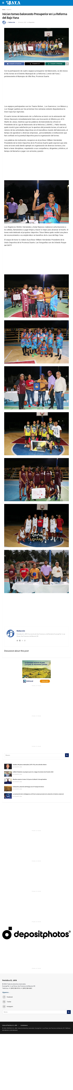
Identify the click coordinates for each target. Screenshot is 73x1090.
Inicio (3, 9)
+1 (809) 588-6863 (26, 988)
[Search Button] (67, 755)
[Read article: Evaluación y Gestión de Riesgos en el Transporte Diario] (8, 788)
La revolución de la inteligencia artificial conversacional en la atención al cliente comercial (38, 794)
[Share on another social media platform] (67, 63)
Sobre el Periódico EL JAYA (9, 1025)
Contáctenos (24, 1025)
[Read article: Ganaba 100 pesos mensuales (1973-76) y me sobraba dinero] (8, 766)
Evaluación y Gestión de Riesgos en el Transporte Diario (28, 787)
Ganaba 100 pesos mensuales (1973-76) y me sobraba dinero (30, 764)
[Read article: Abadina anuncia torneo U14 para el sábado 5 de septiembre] (8, 781)
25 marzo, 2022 (22, 22)
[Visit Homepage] (13, 3)
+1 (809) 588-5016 (14, 988)
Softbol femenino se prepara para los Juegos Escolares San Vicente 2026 (33, 772)
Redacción (12, 22)
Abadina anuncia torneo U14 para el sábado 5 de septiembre (30, 779)
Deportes (9, 9)
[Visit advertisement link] (36, 672)
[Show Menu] (3, 3)
